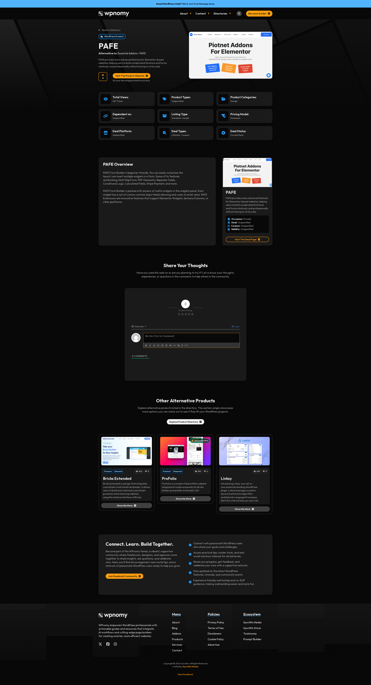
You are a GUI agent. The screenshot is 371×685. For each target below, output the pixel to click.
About (184, 13)
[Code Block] (174, 345)
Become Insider (257, 13)
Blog (174, 628)
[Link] (179, 345)
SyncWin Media (252, 622)
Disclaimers (214, 633)
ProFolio (169, 478)
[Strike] (158, 345)
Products (177, 639)
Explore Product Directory (183, 421)
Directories (220, 13)
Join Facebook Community (122, 576)
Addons (176, 633)
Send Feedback (185, 674)
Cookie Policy (216, 639)
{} (182, 345)
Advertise (214, 644)
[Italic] (150, 345)
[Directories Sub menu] (230, 13)
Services (177, 644)
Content (200, 13)
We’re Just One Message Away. (185, 3)
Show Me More (125, 505)
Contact (177, 650)
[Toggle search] (239, 13)
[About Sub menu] (191, 13)
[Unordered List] (166, 345)
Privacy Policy (216, 622)
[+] (186, 345)
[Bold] (146, 345)
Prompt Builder (252, 639)
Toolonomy (250, 633)
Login (236, 326)
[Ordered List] (162, 345)
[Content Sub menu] (209, 13)
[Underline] (154, 345)
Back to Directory (111, 30)
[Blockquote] (170, 345)
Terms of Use (216, 628)
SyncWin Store (252, 628)
